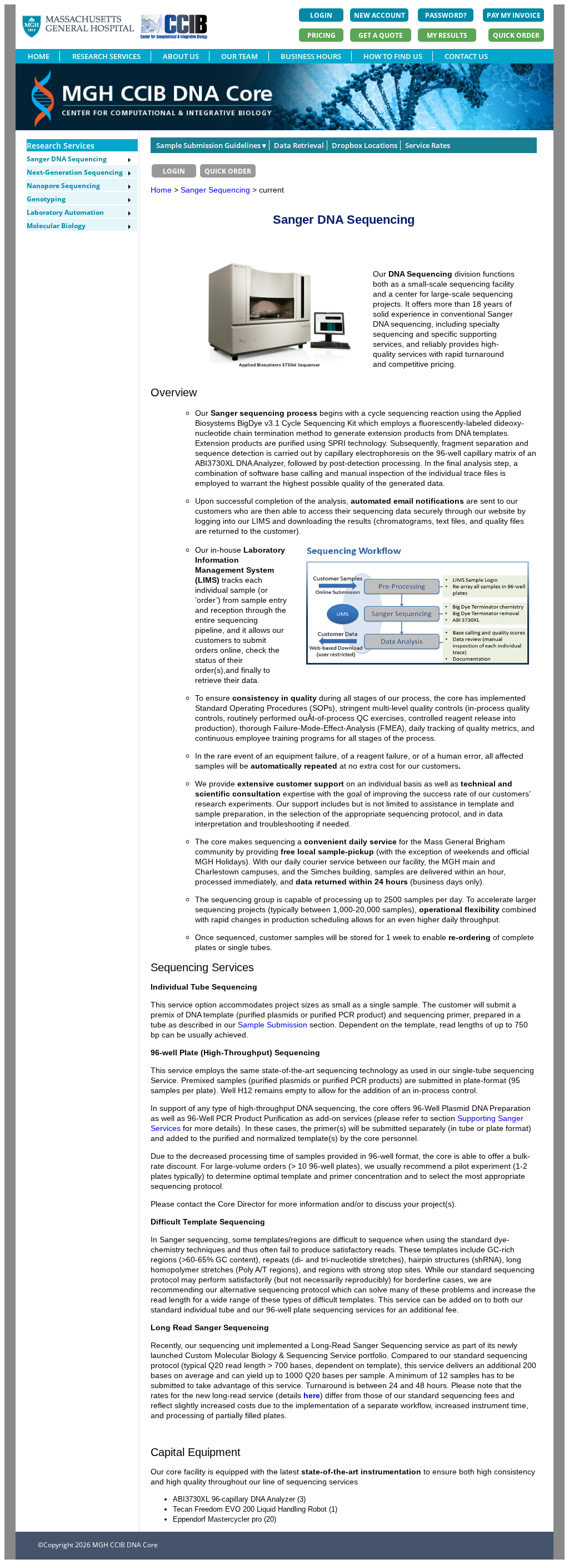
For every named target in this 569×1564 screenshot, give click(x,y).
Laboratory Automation (65, 212)
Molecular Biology (56, 225)
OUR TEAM (239, 56)
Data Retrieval (299, 145)
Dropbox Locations (364, 145)
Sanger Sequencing (216, 189)
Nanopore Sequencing (63, 185)
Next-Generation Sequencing (75, 172)
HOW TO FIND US (392, 56)
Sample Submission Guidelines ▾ (211, 145)
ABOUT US (181, 56)
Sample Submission (272, 1024)
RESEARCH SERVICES (106, 56)
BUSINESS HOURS (311, 56)
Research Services (60, 145)
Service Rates (427, 145)
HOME (38, 56)
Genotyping (46, 199)
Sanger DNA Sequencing (67, 159)
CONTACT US (466, 56)
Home (161, 189)
